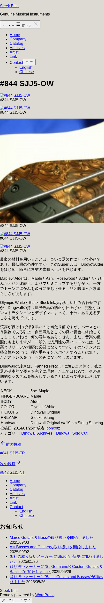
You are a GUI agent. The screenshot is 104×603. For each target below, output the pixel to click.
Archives (17, 48)
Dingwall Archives (36, 433)
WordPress (44, 595)
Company (18, 39)
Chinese (26, 72)
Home (15, 35)
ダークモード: (12, 600)
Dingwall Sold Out (71, 433)
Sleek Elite (9, 6)
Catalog (16, 43)
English (25, 67)
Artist (14, 52)
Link (13, 56)
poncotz (53, 428)
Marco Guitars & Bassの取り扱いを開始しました (51, 537)
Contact (16, 62)
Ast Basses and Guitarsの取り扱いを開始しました (53, 547)
